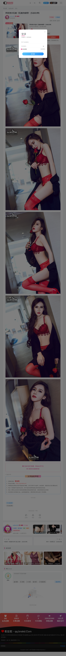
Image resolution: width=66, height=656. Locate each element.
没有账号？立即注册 (26, 37)
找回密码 (43, 49)
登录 (33, 54)
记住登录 (24, 49)
